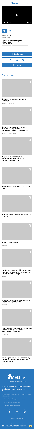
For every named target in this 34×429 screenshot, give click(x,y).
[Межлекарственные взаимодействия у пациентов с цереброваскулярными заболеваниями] (17, 351)
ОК (30, 426)
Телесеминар (6, 37)
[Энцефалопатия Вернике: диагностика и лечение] (17, 207)
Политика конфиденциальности (11, 402)
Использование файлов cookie (11, 405)
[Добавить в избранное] (30, 82)
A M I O (21, 418)
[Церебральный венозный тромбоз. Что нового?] (17, 179)
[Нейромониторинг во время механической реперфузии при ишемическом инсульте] (17, 150)
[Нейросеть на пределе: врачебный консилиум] (17, 91)
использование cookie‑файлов (16, 426)
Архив (18, 65)
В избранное (18, 54)
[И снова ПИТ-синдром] (17, 234)
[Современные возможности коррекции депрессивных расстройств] (17, 293)
